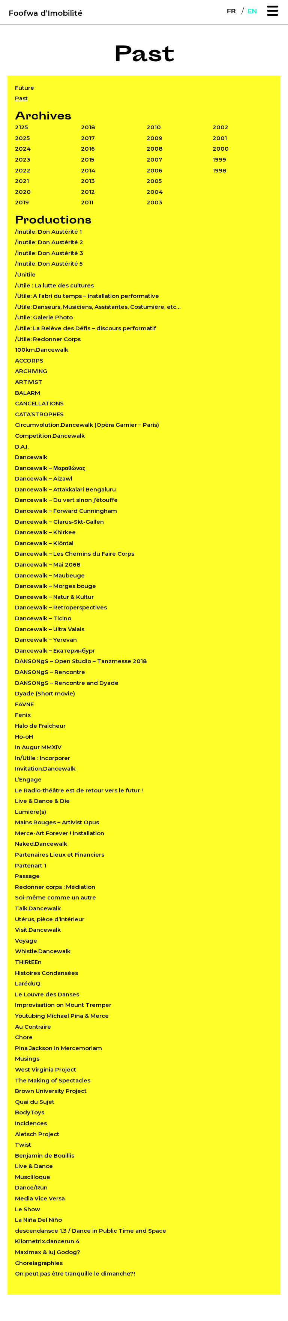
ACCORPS (29, 360)
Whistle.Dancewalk (42, 951)
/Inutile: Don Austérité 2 (49, 242)
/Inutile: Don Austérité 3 (49, 253)
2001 (220, 138)
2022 (22, 170)
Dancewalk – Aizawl (43, 478)
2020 (23, 191)
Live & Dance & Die (42, 800)
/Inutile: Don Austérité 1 (48, 231)
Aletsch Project (37, 1134)
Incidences (31, 1123)
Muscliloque (32, 1176)
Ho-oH (24, 736)
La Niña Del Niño (38, 1219)
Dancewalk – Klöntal (44, 543)
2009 (154, 138)
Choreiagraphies (39, 1263)
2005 (154, 180)
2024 (23, 148)
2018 (88, 127)
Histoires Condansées (46, 972)
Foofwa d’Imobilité (45, 13)
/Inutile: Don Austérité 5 (48, 263)
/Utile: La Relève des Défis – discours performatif (85, 328)
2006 (154, 170)
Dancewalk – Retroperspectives (61, 607)
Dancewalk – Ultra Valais (49, 629)
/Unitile (25, 274)
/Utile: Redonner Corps (48, 339)
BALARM (27, 392)
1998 (219, 170)
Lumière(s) (30, 811)
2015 (87, 159)
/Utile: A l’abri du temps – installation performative (87, 295)
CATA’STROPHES (39, 414)
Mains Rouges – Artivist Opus (57, 822)
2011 (87, 202)
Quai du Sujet (34, 1101)
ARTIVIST (28, 381)
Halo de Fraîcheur (40, 725)
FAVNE (24, 704)
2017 (88, 138)
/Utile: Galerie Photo (44, 317)
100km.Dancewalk (41, 349)
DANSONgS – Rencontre (50, 672)
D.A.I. (21, 446)
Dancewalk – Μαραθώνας (50, 468)
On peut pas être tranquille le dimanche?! (75, 1273)
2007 (154, 159)
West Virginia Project (45, 1069)
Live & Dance (34, 1166)
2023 (22, 159)
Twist (23, 1144)
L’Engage (28, 779)
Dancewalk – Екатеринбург (55, 650)
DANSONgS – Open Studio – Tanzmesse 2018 (81, 661)
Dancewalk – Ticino (43, 618)
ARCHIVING (31, 371)
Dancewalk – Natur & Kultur (54, 596)
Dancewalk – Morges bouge (55, 585)
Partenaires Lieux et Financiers (59, 854)
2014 (88, 170)
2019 (22, 202)
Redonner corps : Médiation (55, 886)
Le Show (27, 1209)
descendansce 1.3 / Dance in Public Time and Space (90, 1230)
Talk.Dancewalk (38, 908)
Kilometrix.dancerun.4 (47, 1241)
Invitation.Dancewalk (45, 768)
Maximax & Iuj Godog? (47, 1252)
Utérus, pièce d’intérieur (49, 919)
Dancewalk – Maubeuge (50, 575)
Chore (24, 1037)
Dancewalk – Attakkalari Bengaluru (65, 489)
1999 (219, 159)
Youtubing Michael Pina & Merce (62, 1015)
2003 (154, 202)
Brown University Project (51, 1090)
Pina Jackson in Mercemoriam (58, 1048)
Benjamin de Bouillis (44, 1155)
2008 (154, 148)
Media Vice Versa (40, 1198)
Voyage (26, 940)
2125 (21, 127)
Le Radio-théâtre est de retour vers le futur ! (79, 790)
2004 (155, 191)
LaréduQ (27, 983)
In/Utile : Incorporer (42, 758)
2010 (154, 127)
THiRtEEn (28, 962)
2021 (22, 180)
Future (24, 87)
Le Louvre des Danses (47, 994)
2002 (220, 127)
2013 (88, 180)
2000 (221, 148)
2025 (22, 138)
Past (21, 98)
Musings (27, 1058)
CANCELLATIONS (39, 403)
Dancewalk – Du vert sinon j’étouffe (66, 499)
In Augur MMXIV (38, 747)
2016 (88, 148)
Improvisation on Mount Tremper (63, 1004)
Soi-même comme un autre (55, 897)
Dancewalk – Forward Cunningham (66, 510)
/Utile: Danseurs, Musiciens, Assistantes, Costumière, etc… (97, 306)
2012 (88, 191)
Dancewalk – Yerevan (46, 639)
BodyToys (29, 1112)
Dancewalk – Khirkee (45, 532)
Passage (27, 876)
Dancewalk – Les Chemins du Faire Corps (74, 553)
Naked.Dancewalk (41, 843)
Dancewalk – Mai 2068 (47, 564)
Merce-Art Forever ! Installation (59, 833)
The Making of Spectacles (52, 1080)
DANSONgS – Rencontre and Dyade (66, 682)
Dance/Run (31, 1187)
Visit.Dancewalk (38, 929)
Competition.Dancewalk (50, 435)
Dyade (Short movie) (45, 693)
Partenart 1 (30, 865)
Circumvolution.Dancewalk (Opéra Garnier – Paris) (87, 424)
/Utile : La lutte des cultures (54, 285)
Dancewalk (31, 457)
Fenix (23, 714)
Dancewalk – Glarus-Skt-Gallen (59, 521)
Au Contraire (33, 1026)
